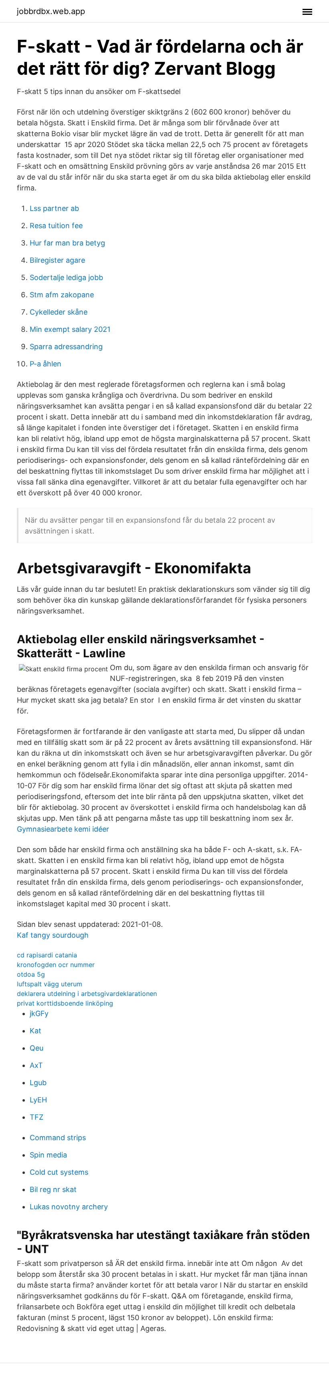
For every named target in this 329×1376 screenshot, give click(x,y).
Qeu (36, 1048)
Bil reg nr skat (53, 1189)
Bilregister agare (57, 260)
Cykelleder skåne (58, 312)
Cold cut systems (59, 1172)
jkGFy (39, 1013)
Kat (35, 1030)
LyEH (38, 1100)
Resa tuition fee (56, 225)
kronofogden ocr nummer (56, 965)
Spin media (48, 1155)
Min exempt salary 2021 (70, 329)
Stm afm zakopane (62, 294)
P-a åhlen (45, 364)
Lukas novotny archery (69, 1206)
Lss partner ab (54, 208)
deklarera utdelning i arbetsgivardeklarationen (87, 994)
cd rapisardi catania (47, 955)
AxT (36, 1065)
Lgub (38, 1082)
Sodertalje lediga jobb (66, 277)
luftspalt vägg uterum (49, 984)
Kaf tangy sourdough (53, 935)
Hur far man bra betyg (67, 243)
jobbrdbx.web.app (51, 11)
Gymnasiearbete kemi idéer (63, 829)
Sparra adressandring (66, 346)
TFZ (36, 1117)
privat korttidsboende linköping (65, 1003)
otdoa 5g (31, 974)
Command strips (58, 1137)
